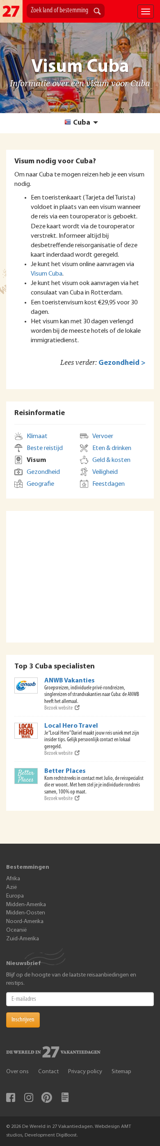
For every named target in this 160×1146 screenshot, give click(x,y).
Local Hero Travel (71, 726)
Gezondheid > (122, 363)
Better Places (65, 771)
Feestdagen (108, 484)
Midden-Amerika (26, 905)
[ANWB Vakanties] (26, 685)
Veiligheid (105, 472)
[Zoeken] (97, 12)
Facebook (10, 1097)
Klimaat (37, 436)
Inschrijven (22, 1019)
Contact (48, 1072)
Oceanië (16, 930)
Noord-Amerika (24, 922)
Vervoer (102, 436)
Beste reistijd (45, 448)
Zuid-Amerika (22, 939)
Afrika (13, 879)
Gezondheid (43, 472)
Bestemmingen (27, 867)
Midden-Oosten (25, 913)
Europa (15, 896)
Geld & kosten (111, 460)
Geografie (40, 484)
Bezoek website (58, 708)
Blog (64, 1097)
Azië (11, 887)
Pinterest (46, 1097)
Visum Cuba (46, 274)
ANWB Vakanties (69, 680)
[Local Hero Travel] (26, 731)
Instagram (28, 1097)
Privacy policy (85, 1072)
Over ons (17, 1072)
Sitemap (121, 1072)
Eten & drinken (111, 448)
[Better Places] (26, 776)
